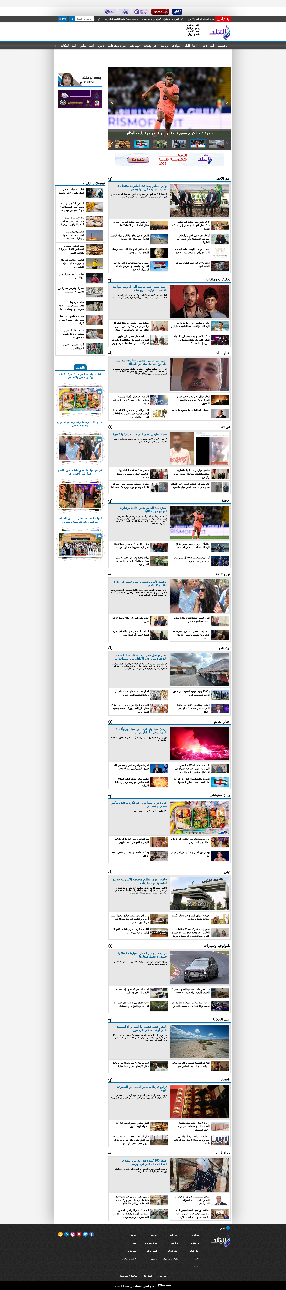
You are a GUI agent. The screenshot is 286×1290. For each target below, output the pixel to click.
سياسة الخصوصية (129, 1275)
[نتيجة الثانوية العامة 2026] (169, 165)
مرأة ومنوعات (117, 45)
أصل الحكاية (68, 45)
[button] (227, 102)
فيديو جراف (152, 1251)
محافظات (132, 1251)
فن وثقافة (150, 45)
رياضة (164, 45)
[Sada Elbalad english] (110, 12)
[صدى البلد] (220, 32)
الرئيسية (223, 45)
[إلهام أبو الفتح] (80, 86)
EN (64, 19)
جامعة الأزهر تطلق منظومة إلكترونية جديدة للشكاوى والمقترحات (201, 19)
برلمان (154, 1258)
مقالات (196, 1266)
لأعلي (223, 1228)
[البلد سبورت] (160, 12)
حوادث (176, 45)
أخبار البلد (191, 45)
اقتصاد (196, 1258)
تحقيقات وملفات (129, 1258)
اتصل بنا (148, 1275)
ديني (101, 45)
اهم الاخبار (207, 45)
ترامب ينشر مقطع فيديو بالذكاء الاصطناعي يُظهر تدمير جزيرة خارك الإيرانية (124, 19)
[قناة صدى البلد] (177, 12)
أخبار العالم (87, 45)
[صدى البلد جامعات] (141, 12)
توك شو (135, 45)
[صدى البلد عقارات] (124, 12)
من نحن (162, 1275)
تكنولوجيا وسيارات (170, 1258)
